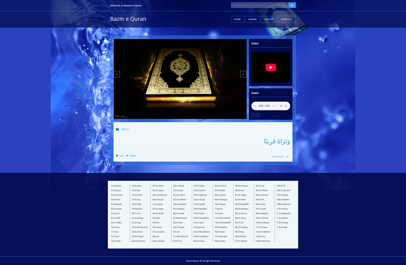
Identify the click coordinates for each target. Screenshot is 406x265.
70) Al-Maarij (220, 204)
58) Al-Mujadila (200, 209)
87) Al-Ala (239, 223)
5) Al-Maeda (116, 204)
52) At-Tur (177, 241)
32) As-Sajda (157, 209)
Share (132, 155)
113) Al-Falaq (282, 223)
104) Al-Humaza (263, 241)
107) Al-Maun (282, 195)
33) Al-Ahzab (158, 213)
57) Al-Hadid (199, 204)
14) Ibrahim (137, 186)
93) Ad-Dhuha (262, 190)
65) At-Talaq (199, 241)
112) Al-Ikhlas (282, 218)
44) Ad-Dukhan (179, 204)
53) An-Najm (199, 186)
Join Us (268, 19)
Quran (253, 19)
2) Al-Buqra (116, 190)
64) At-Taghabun (201, 236)
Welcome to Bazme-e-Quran (126, 5)
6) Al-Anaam (116, 209)
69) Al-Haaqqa (220, 200)
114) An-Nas (281, 227)
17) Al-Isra (136, 200)
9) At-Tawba (116, 223)
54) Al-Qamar (200, 190)
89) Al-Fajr (239, 232)
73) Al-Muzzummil (222, 218)
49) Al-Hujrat (178, 227)
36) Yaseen (157, 227)
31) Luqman (157, 204)
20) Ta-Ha (136, 213)
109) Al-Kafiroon (283, 204)
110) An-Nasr (282, 209)
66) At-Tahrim (220, 186)
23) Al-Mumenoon (139, 227)
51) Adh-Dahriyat (180, 236)
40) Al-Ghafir (178, 186)
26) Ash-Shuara (138, 241)
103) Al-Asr (260, 236)
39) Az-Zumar (158, 241)
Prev (117, 74)
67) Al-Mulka (219, 190)
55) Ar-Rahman (200, 195)
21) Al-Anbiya (137, 218)
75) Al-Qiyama (220, 227)
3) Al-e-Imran (116, 195)
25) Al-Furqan (138, 236)
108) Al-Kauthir (282, 200)
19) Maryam (137, 209)
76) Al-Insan (219, 232)
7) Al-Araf (115, 213)
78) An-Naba (220, 241)
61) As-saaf (198, 223)
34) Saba (156, 218)
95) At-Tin (260, 200)
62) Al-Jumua (199, 227)
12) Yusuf (115, 236)
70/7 (125, 129)
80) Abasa (239, 190)
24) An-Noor (137, 232)
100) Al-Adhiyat (262, 223)
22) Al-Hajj (136, 223)
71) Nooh (218, 209)
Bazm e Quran (128, 18)
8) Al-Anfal (115, 218)
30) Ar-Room (158, 200)
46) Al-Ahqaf (178, 213)
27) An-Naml (157, 186)
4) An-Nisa (115, 200)
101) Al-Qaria (261, 227)
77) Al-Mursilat (220, 236)
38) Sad (155, 236)
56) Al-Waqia (199, 200)
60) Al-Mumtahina (201, 218)
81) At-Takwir (241, 195)
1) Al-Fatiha (116, 186)
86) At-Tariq (240, 218)
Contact (286, 19)
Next (243, 74)
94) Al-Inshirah (262, 195)
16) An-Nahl (137, 195)
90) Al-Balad (240, 236)
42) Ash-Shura (179, 195)
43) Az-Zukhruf (179, 200)
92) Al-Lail (260, 186)
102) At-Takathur (263, 232)
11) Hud (114, 232)
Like (121, 155)
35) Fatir (156, 223)
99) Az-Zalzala (262, 218)
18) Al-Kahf (136, 204)
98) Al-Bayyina (262, 213)
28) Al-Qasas (158, 190)
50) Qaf (176, 232)
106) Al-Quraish (283, 190)
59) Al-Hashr (199, 213)
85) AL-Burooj (241, 213)
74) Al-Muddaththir (222, 223)
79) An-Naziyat (241, 186)
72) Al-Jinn (218, 213)
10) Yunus (115, 227)
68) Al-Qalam (220, 195)
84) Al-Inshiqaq (241, 209)
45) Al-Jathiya (178, 209)
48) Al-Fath (177, 223)
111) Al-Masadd (283, 213)
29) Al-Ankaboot (159, 195)
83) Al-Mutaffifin (242, 204)
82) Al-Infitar (240, 200)
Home (237, 19)
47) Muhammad (180, 218)
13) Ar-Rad (115, 241)
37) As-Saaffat (158, 232)
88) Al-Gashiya (241, 227)
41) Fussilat (178, 190)
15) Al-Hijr (136, 190)
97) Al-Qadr (261, 209)
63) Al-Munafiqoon (202, 232)
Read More (278, 156)
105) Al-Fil (280, 186)
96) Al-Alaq (260, 204)
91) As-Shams (241, 241)
